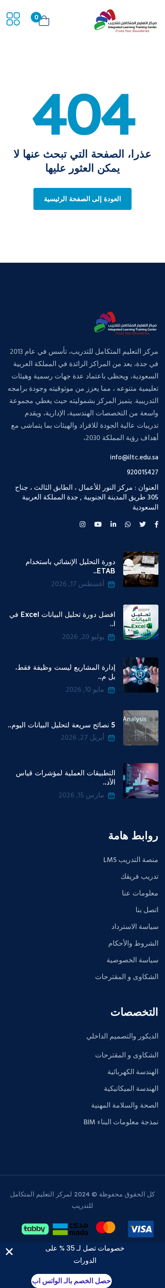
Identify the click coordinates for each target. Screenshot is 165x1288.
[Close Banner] (9, 1251)
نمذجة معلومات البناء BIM (121, 1122)
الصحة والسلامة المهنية (124, 1106)
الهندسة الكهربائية (132, 1072)
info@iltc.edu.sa (134, 457)
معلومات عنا (140, 893)
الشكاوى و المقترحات (126, 977)
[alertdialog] (82, 1265)
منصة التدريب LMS (130, 860)
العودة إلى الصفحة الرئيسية (82, 199)
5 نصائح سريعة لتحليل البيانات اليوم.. (61, 724)
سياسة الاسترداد (134, 927)
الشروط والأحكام (133, 944)
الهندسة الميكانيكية (131, 1089)
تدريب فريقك (139, 877)
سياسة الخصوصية (132, 960)
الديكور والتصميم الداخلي (122, 1036)
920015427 (142, 472)
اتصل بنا (147, 910)
